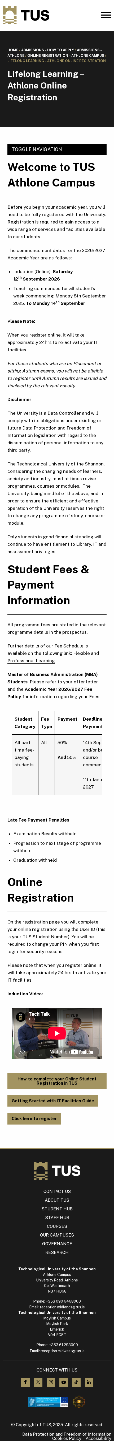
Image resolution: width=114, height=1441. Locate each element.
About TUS (57, 1200)
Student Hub (57, 1208)
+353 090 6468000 (63, 1301)
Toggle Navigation (37, 149)
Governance (57, 1243)
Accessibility (98, 1439)
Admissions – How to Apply (47, 50)
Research (57, 1252)
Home (12, 50)
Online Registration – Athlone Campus (65, 56)
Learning (45, 660)
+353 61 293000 (63, 1345)
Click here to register (34, 1118)
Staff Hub (57, 1217)
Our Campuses (57, 1235)
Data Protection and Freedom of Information (66, 1434)
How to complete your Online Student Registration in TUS (57, 1081)
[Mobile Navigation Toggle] (106, 16)
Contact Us (57, 1191)
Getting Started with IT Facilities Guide (53, 1100)
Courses (57, 1226)
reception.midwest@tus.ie (63, 1351)
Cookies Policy (66, 1439)
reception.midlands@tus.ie (62, 1307)
